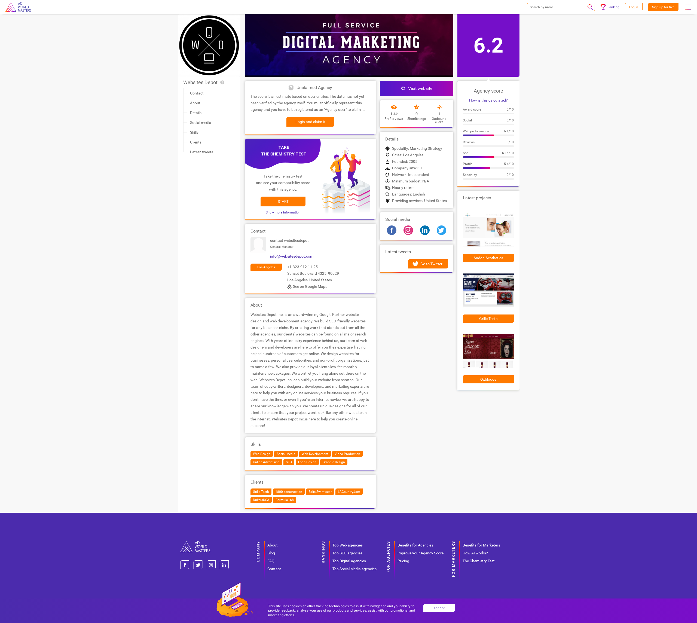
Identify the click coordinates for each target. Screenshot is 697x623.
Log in (633, 7)
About (195, 103)
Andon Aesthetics (488, 258)
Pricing (403, 561)
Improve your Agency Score (421, 553)
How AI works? (475, 553)
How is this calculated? (488, 100)
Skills (194, 132)
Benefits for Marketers (481, 545)
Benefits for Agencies (415, 545)
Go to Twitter (431, 264)
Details (195, 113)
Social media (200, 122)
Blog (271, 553)
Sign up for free (663, 7)
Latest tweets (201, 152)
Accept (439, 608)
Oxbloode (488, 379)
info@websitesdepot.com (291, 256)
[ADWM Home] (195, 543)
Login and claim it (310, 122)
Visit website (420, 88)
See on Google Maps (310, 286)
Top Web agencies (347, 545)
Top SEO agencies (347, 553)
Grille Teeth (488, 318)
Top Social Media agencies (354, 569)
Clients (195, 142)
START (283, 201)
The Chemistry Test (479, 561)
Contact (197, 93)
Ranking (613, 7)
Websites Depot (200, 82)
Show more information (283, 212)
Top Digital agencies (349, 561)
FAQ (270, 561)
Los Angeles (266, 267)
